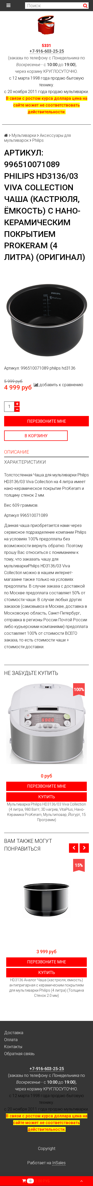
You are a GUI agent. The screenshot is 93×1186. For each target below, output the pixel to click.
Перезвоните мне (46, 421)
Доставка (13, 1032)
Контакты (13, 1046)
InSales (59, 1162)
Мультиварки (24, 135)
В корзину (36, 435)
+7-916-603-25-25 (46, 51)
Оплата (11, 1039)
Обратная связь (19, 1053)
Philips (38, 140)
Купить (46, 796)
